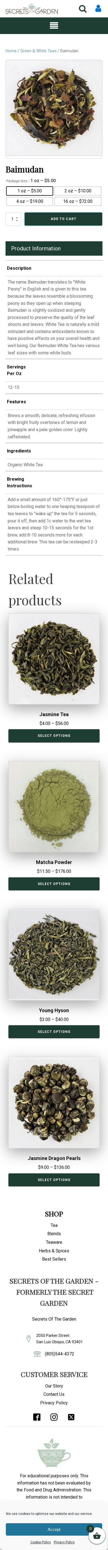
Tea (54, 1225)
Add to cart (63, 219)
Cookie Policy (40, 1542)
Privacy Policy (64, 1542)
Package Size (16, 181)
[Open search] (83, 8)
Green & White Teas (38, 50)
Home (11, 50)
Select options (54, 736)
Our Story (54, 1386)
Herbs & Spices (54, 1250)
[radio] (30, 191)
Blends (54, 1233)
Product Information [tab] (36, 248)
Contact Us (54, 1394)
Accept (54, 1529)
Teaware (54, 1242)
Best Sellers (54, 1259)
